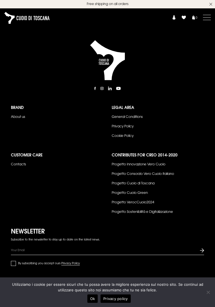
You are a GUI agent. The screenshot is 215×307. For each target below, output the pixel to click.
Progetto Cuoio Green (130, 193)
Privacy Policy (123, 126)
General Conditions (127, 117)
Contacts (18, 164)
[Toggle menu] (207, 17)
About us (18, 117)
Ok (92, 298)
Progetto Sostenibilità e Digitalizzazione (142, 212)
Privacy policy (115, 298)
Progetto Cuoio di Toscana (133, 183)
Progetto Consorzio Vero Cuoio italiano (143, 174)
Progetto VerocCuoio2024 (133, 202)
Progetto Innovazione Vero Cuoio (138, 164)
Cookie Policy (123, 136)
